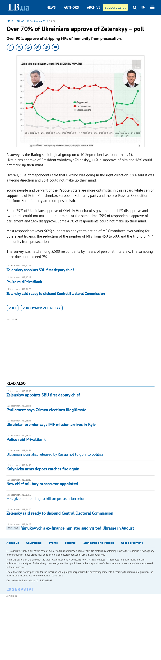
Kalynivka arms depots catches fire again (42, 469)
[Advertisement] (80, 349)
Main (9, 21)
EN (143, 7)
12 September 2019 (37, 21)
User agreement (132, 543)
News (51, 7)
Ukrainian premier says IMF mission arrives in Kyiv (51, 424)
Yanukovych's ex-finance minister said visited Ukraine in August (71, 528)
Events (53, 543)
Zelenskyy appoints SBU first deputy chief (40, 270)
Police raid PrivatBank (24, 281)
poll (12, 308)
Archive (93, 7)
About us (12, 543)
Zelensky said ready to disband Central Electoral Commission (55, 293)
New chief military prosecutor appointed (42, 483)
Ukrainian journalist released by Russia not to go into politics (54, 454)
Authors (71, 7)
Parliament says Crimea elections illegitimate (46, 409)
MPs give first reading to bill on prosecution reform (47, 498)
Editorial (70, 543)
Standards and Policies (98, 543)
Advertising (34, 543)
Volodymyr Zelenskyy (42, 308)
